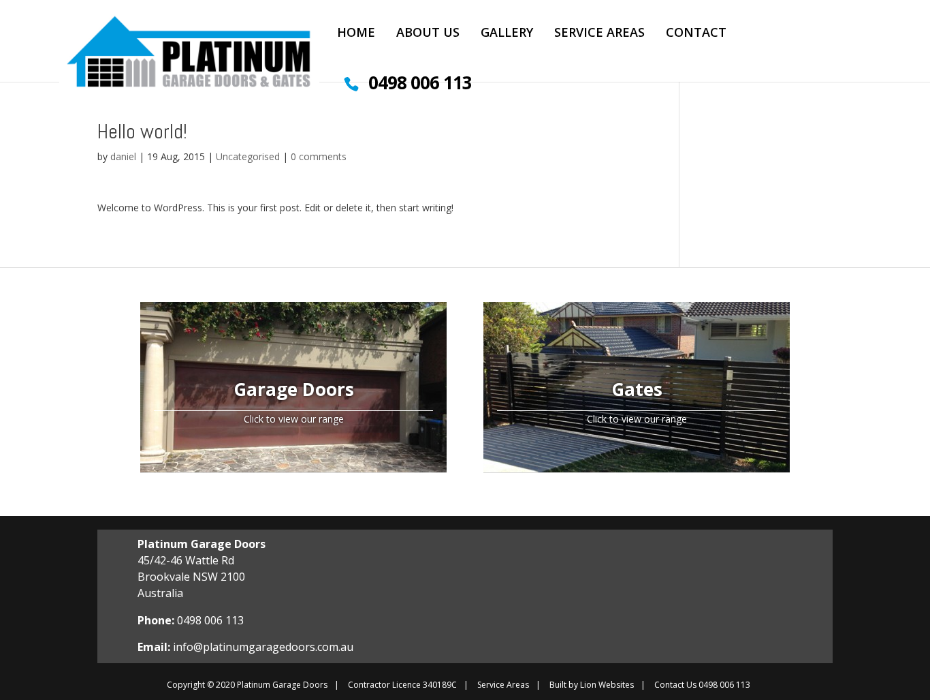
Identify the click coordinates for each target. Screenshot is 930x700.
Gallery (507, 33)
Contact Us (675, 684)
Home (356, 33)
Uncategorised (248, 156)
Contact (696, 33)
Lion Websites (607, 684)
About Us (428, 33)
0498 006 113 (420, 86)
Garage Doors (294, 389)
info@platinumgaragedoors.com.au (263, 646)
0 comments (319, 156)
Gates (636, 389)
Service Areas (599, 33)
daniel (123, 156)
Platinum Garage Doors (282, 684)
